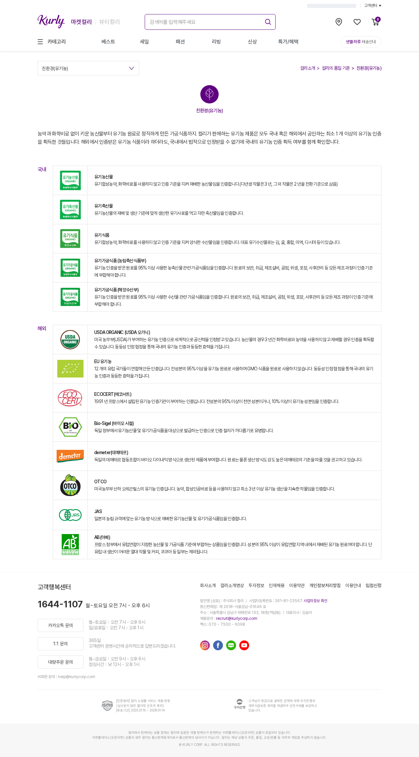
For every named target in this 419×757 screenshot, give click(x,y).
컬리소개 (307, 68)
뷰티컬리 (109, 21)
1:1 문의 (60, 643)
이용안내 (353, 585)
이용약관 (297, 585)
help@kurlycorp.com (76, 676)
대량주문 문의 (60, 662)
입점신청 (373, 585)
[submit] (267, 21)
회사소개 (208, 585)
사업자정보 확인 (315, 601)
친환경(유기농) (55, 68)
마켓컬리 (81, 21)
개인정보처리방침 (325, 585)
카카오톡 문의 (60, 625)
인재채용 (276, 585)
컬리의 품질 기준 (336, 68)
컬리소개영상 (232, 585)
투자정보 (256, 585)
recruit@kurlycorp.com (236, 618)
